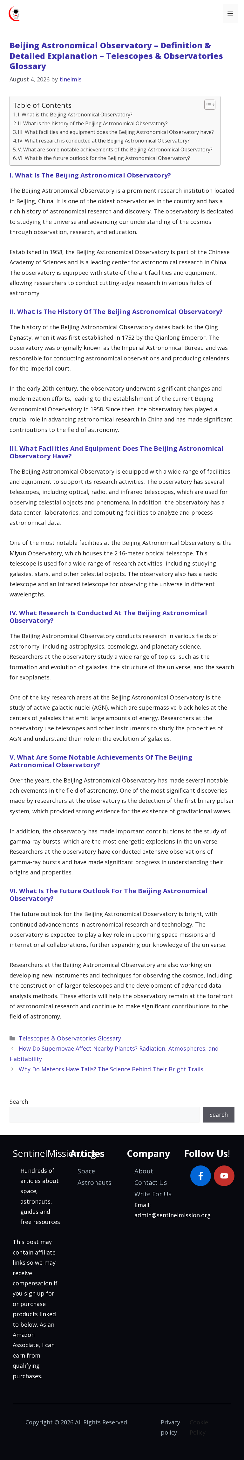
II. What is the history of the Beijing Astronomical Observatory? (93, 123)
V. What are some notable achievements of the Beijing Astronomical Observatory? (115, 149)
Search (19, 1101)
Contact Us (150, 1182)
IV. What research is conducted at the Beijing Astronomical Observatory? (104, 140)
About (143, 1171)
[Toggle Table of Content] (207, 104)
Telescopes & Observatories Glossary (70, 1038)
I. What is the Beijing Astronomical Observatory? (75, 114)
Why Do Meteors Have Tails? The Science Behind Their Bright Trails (111, 1069)
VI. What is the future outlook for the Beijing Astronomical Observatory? (104, 158)
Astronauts (95, 1182)
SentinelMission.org (54, 1153)
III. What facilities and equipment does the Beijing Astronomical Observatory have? (116, 132)
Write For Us (153, 1194)
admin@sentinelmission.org (172, 1215)
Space (86, 1171)
